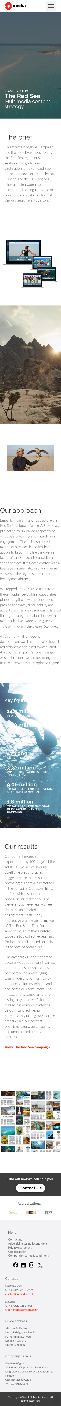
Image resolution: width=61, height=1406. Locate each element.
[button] (51, 6)
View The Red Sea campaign (27, 1047)
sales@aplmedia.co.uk (21, 1293)
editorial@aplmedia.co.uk (23, 1309)
